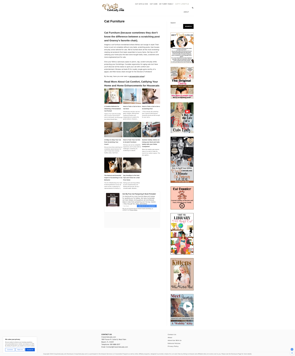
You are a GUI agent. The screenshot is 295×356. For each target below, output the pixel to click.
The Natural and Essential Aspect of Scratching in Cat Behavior (113, 178)
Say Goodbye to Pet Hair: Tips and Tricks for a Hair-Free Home (131, 178)
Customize (10, 349)
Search (173, 23)
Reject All (20, 349)
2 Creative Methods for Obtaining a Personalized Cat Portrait (112, 109)
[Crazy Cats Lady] (114, 8)
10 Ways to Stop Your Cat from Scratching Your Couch (112, 142)
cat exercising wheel (136, 76)
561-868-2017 (115, 344)
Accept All (30, 349)
